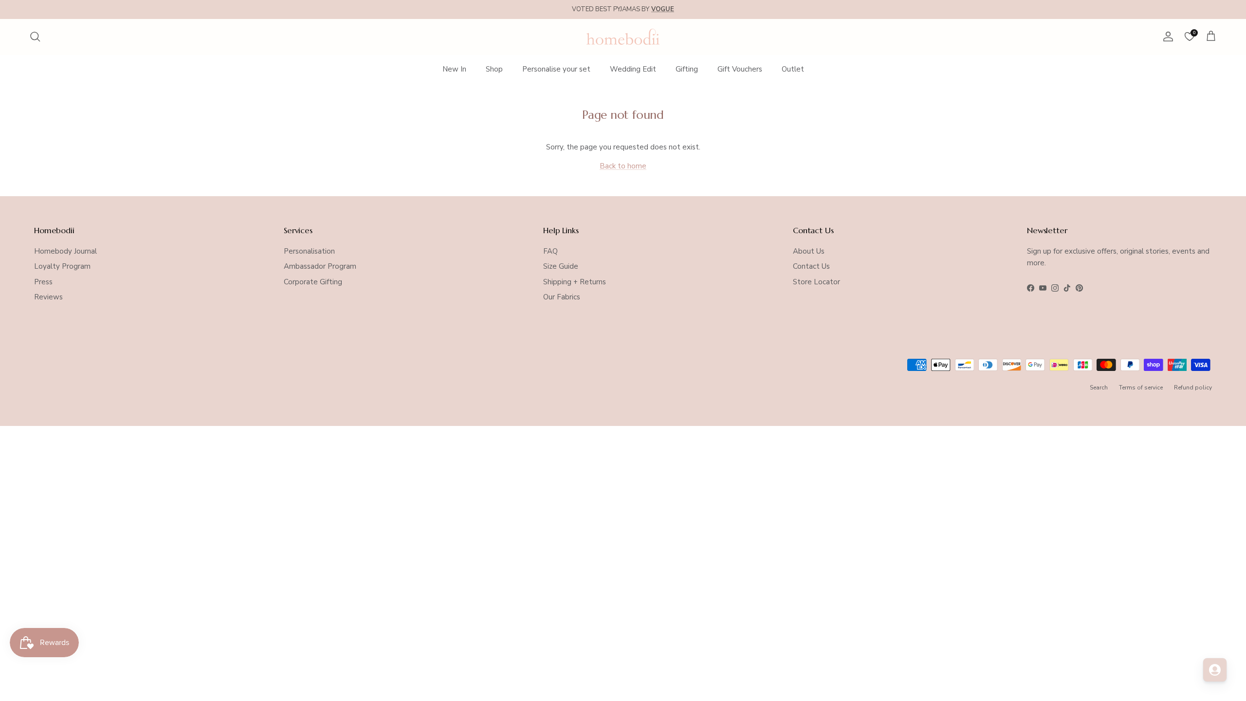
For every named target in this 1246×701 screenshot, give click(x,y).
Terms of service (1141, 387)
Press (43, 282)
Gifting (687, 69)
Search (1099, 387)
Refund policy (1193, 387)
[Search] (35, 36)
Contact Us (811, 266)
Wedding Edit (633, 69)
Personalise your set (556, 69)
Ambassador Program (320, 266)
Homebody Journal (65, 251)
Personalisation (309, 251)
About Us (809, 251)
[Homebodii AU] (623, 37)
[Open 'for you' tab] (1215, 670)
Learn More (699, 13)
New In (454, 69)
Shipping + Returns (574, 282)
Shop (494, 69)
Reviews (48, 297)
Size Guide (560, 266)
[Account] (1166, 36)
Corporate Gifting (313, 282)
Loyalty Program (62, 266)
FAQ (550, 251)
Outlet (793, 69)
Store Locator (816, 282)
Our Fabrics (561, 297)
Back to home (623, 166)
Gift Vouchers (739, 69)
